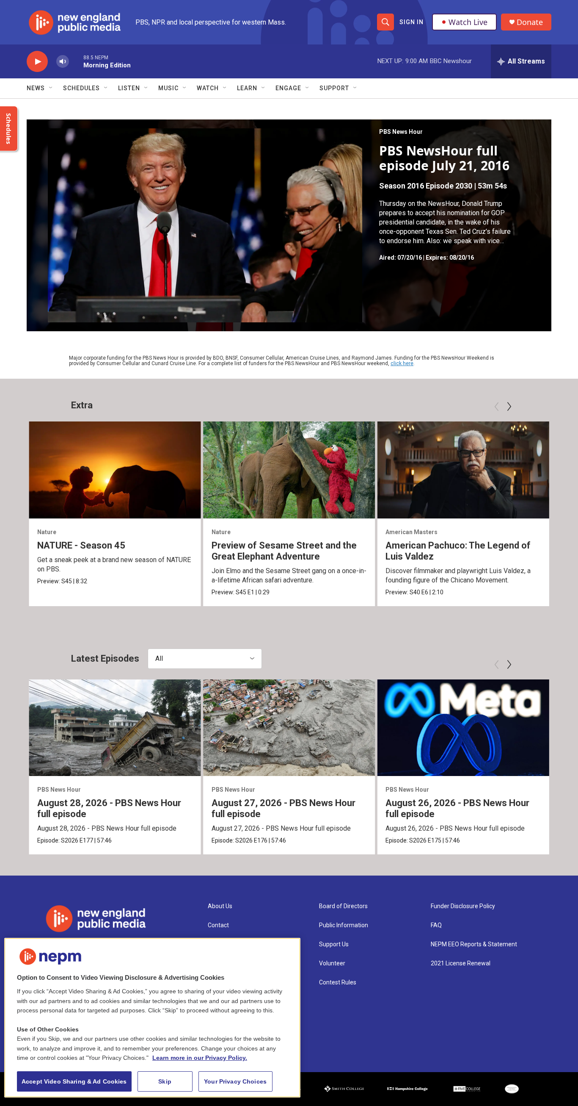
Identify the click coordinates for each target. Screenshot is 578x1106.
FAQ (436, 925)
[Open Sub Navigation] (51, 88)
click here (402, 363)
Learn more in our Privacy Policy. (199, 1057)
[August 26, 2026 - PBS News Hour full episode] (463, 727)
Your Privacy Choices (235, 1081)
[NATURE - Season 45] (115, 469)
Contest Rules (337, 982)
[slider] (76, 61)
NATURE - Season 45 (81, 545)
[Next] (509, 406)
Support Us (334, 944)
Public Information (343, 925)
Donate (530, 22)
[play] (37, 62)
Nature (46, 532)
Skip (164, 1081)
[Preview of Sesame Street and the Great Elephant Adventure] (289, 469)
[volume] (62, 61)
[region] (152, 1018)
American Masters (411, 532)
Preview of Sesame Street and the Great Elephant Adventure (284, 551)
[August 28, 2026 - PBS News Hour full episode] (115, 727)
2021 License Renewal (460, 963)
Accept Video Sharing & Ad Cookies (74, 1081)
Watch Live (468, 22)
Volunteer (332, 963)
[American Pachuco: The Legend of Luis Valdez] (463, 469)
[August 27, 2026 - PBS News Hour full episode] (289, 727)
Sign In (411, 22)
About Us (220, 906)
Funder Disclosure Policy (463, 906)
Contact (218, 925)
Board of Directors (343, 906)
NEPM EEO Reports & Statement (474, 944)
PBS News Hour (401, 131)
